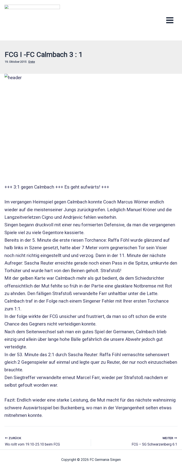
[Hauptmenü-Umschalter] (170, 20)
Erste (31, 61)
